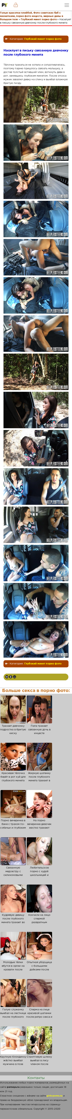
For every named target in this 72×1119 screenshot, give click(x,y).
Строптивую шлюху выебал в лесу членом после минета (39, 1062)
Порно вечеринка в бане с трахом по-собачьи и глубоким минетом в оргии (13, 826)
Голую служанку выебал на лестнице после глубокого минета (13, 1015)
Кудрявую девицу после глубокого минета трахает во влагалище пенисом (13, 920)
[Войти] (15, 5)
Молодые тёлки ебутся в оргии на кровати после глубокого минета (13, 967)
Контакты (36, 1078)
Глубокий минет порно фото (43, 39)
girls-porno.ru (54, 1096)
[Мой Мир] (14, 676)
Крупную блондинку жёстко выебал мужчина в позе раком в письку (13, 1062)
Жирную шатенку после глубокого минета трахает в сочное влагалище (39, 778)
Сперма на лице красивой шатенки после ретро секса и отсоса (39, 1015)
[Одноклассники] (10, 676)
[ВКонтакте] (6, 676)
